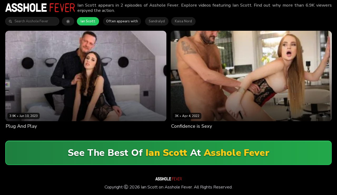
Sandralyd (157, 21)
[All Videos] (68, 21)
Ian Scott (88, 21)
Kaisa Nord (183, 21)
